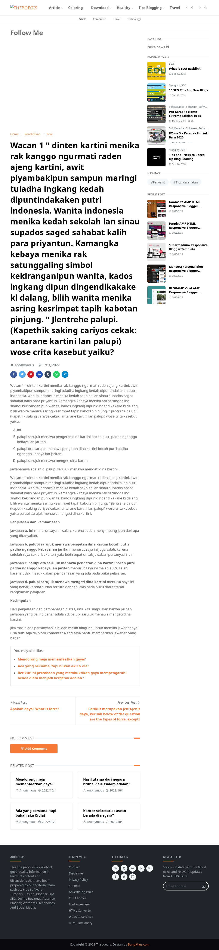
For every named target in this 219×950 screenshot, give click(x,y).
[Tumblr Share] (47, 374)
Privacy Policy (78, 879)
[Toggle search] (206, 8)
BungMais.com (138, 944)
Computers (99, 19)
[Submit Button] (203, 886)
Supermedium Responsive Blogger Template (188, 247)
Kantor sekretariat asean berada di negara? (104, 813)
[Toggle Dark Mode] (200, 7)
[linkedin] (132, 868)
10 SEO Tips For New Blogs (188, 90)
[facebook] (186, 7)
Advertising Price (81, 892)
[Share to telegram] (65, 374)
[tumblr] (124, 868)
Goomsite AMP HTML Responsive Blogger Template (184, 206)
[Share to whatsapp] (56, 374)
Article (82, 19)
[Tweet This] (22, 374)
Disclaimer (76, 873)
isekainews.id (158, 47)
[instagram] (192, 7)
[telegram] (115, 868)
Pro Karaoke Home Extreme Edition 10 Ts (185, 114)
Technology (134, 19)
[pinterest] (141, 868)
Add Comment (36, 748)
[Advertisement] (42, 98)
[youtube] (149, 868)
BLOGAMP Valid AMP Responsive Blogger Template (184, 292)
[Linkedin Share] (39, 374)
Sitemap (75, 886)
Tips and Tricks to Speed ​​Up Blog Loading (187, 157)
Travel (116, 19)
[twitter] (124, 876)
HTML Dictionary (80, 923)
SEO (171, 63)
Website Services (81, 917)
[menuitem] (54, 7)
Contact (74, 867)
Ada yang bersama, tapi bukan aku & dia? (53, 666)
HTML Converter (80, 910)
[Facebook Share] (13, 374)
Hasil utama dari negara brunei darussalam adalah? (106, 781)
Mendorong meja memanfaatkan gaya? (52, 659)
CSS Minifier (77, 898)
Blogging (174, 85)
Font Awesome (79, 904)
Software (191, 107)
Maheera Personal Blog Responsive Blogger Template (186, 271)
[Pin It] (30, 374)
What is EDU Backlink (185, 69)
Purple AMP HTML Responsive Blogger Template (183, 227)
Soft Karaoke (177, 107)
